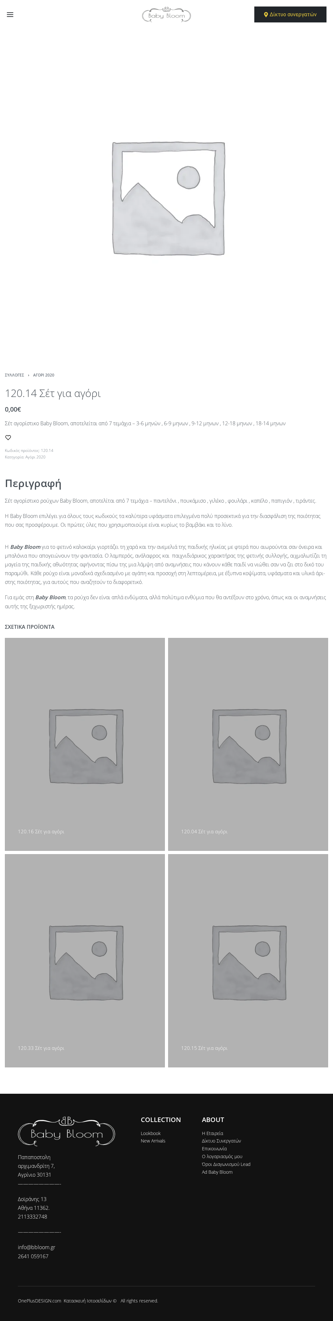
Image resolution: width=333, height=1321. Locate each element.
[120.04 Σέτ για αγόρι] (248, 744)
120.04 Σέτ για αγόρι (204, 831)
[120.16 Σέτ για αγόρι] (85, 744)
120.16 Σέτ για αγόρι (41, 831)
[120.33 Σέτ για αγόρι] (85, 960)
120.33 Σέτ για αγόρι (41, 1048)
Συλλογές (14, 375)
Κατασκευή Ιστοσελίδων (88, 1301)
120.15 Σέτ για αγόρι (204, 1048)
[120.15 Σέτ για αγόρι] (248, 960)
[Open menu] (10, 14)
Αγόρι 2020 (43, 375)
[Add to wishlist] (8, 437)
